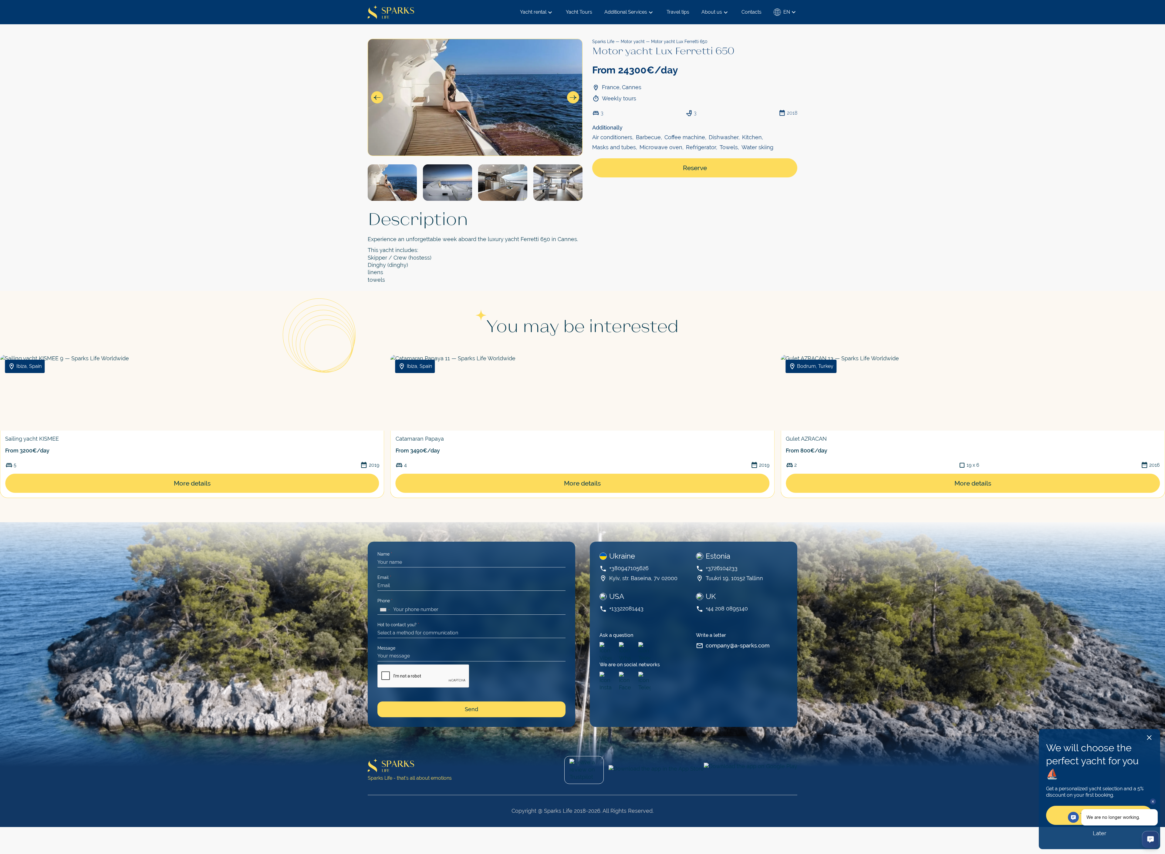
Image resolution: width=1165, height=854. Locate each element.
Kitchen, (752, 137)
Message (386, 648)
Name (384, 554)
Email (384, 577)
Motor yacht (633, 41)
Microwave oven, (662, 147)
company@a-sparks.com (738, 645)
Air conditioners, (612, 137)
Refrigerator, (701, 147)
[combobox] (385, 609)
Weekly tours (619, 98)
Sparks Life (603, 41)
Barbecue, (649, 137)
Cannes (631, 87)
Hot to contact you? (398, 624)
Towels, (729, 147)
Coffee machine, (685, 137)
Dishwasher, (724, 137)
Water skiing (757, 147)
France (611, 87)
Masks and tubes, (614, 147)
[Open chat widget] (1150, 839)
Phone (385, 600)
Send (471, 709)
